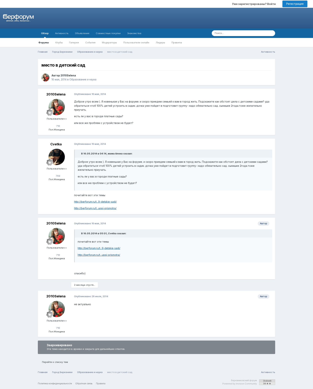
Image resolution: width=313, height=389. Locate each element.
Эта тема (258, 33)
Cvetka (56, 144)
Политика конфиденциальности (55, 383)
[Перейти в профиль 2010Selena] (45, 77)
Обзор (45, 33)
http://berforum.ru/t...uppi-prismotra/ (95, 208)
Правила (177, 42)
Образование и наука (82, 79)
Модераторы (109, 42)
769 (57, 175)
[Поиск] (271, 33)
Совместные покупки (108, 33)
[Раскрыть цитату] (79, 153)
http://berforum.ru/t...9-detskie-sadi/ (95, 201)
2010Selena (68, 75)
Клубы (59, 42)
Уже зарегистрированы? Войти (254, 3)
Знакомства (134, 33)
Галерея (74, 42)
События (90, 42)
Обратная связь (84, 383)
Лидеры (160, 42)
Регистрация (295, 3)
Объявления (82, 33)
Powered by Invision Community (239, 383)
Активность (61, 33)
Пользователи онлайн (136, 42)
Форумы (43, 42)
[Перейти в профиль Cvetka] (57, 157)
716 (57, 125)
